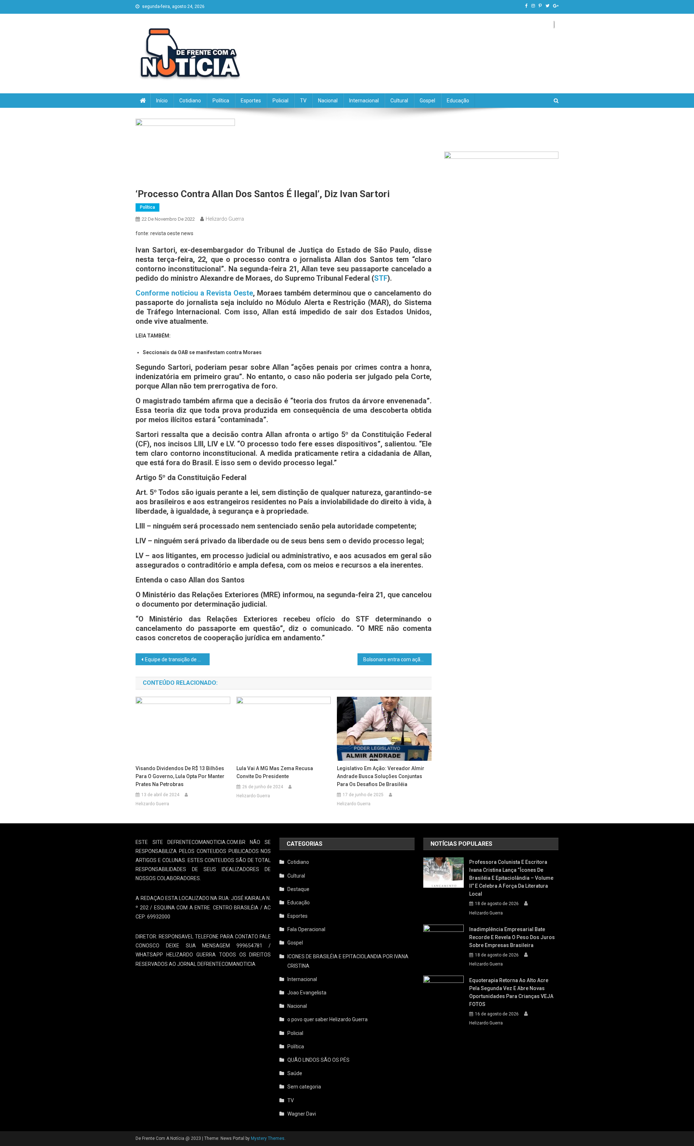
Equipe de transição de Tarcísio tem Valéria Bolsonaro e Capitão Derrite (177, 659)
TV (303, 100)
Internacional (364, 100)
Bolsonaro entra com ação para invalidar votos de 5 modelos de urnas (397, 659)
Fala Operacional (306, 929)
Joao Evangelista (306, 993)
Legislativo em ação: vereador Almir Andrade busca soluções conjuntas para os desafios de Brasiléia (380, 776)
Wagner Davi (301, 1114)
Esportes (251, 100)
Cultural (399, 100)
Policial (280, 100)
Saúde (294, 1073)
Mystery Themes (267, 1138)
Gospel (427, 100)
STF (380, 278)
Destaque (298, 889)
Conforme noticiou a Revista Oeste (194, 293)
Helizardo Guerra (225, 219)
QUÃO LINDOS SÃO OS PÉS (318, 1060)
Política (221, 100)
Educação (458, 100)
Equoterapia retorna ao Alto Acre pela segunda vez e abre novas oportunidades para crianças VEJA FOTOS (511, 992)
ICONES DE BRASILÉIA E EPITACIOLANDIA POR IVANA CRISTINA (347, 961)
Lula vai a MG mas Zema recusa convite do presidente (274, 772)
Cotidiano (190, 100)
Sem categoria (304, 1087)
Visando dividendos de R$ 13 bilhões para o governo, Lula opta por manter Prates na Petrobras (180, 776)
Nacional (328, 100)
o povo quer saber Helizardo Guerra (327, 1019)
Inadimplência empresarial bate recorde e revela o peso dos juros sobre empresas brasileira (512, 937)
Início (162, 100)
